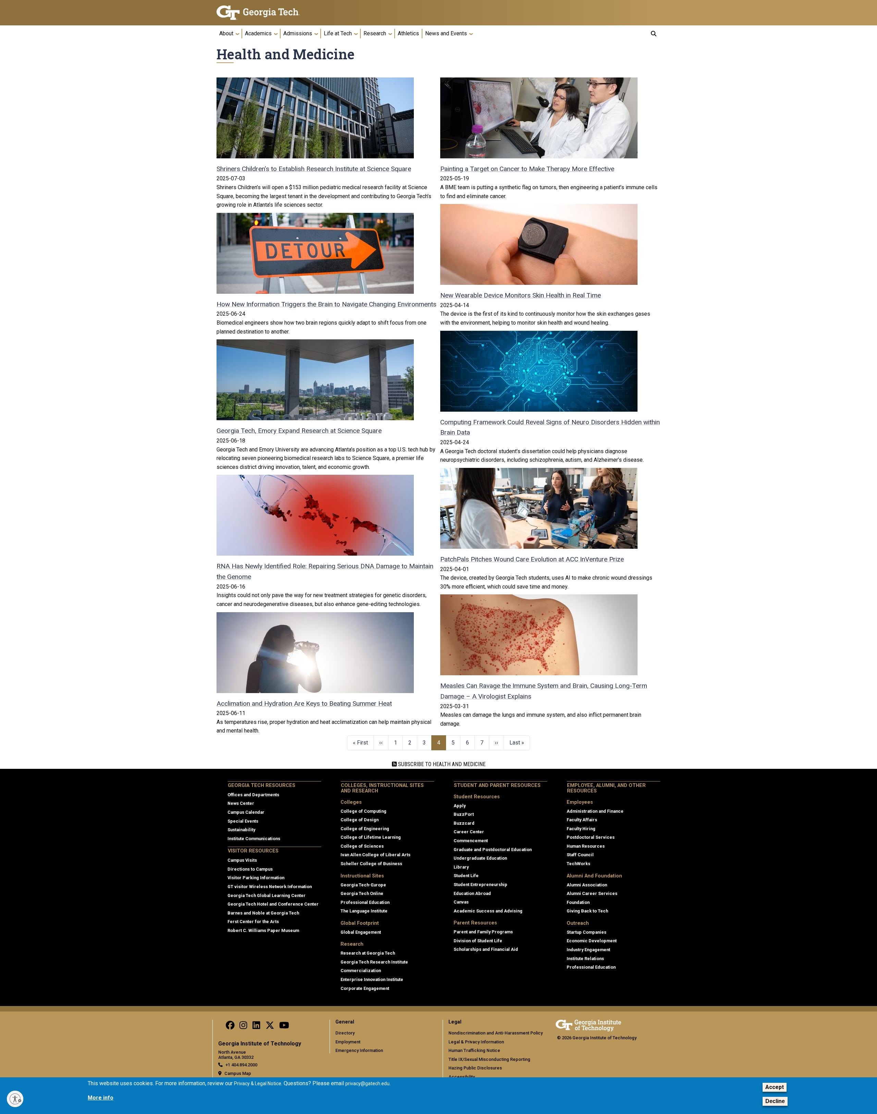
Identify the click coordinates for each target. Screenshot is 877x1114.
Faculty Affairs (582, 819)
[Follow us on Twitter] (269, 1027)
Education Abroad (472, 893)
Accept (774, 1087)
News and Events (446, 33)
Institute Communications (253, 838)
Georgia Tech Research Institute (374, 962)
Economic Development (592, 940)
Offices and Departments (253, 794)
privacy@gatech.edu (367, 1083)
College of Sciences (362, 846)
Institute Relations (585, 958)
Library (461, 867)
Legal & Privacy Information (476, 1041)
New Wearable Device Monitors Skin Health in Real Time (520, 295)
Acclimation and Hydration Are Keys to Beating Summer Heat (304, 703)
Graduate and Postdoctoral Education (493, 849)
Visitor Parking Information (255, 877)
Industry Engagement (588, 949)
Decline (775, 1101)
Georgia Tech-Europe (363, 884)
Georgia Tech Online (362, 893)
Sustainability (241, 829)
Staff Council (580, 854)
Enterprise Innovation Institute (372, 979)
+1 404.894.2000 (241, 1064)
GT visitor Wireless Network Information (269, 886)
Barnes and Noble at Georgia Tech (263, 913)
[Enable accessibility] (15, 1099)
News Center (240, 803)
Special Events (242, 821)
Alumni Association (587, 884)
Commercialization (361, 970)
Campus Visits (242, 860)
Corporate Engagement (365, 988)
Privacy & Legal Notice (257, 1083)
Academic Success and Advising (488, 910)
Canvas (461, 902)
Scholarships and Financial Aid (486, 949)
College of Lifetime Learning (371, 837)
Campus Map (237, 1073)
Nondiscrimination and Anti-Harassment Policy (495, 1033)
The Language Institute (364, 910)
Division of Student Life (478, 940)
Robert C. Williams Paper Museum (263, 930)
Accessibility (461, 1076)
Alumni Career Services (592, 893)
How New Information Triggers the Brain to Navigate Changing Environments (326, 304)
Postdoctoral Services (591, 837)
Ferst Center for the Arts (253, 921)
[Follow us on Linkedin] (256, 1027)
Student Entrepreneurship (480, 884)
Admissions (297, 33)
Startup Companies (586, 932)
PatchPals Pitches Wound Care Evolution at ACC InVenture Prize (532, 559)
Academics (258, 33)
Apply (460, 805)
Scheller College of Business (371, 863)
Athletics (408, 33)
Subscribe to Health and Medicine (441, 764)
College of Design (360, 819)
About (226, 33)
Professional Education (365, 902)
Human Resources (586, 846)
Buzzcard (464, 823)
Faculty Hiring (581, 828)
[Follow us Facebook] (230, 1027)
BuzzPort (464, 814)
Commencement (471, 840)
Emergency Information (359, 1050)
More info (100, 1097)
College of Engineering (365, 828)
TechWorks (578, 863)
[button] (653, 33)
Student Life (466, 875)
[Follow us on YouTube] (284, 1027)
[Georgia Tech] (269, 12)
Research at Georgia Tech (368, 953)
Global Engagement (361, 932)
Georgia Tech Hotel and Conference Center (273, 904)
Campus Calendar (245, 812)
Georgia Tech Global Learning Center (266, 895)
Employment (347, 1041)
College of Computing (363, 811)
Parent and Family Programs (483, 931)
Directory (345, 1033)
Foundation (578, 902)
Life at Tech (338, 33)
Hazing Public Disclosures (475, 1067)
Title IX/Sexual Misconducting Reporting (489, 1059)
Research (374, 33)
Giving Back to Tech (587, 910)
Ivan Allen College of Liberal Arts (375, 854)
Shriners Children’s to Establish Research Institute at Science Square (314, 169)
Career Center (469, 831)
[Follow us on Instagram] (243, 1027)
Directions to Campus (250, 869)
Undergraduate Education (480, 858)
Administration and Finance (595, 811)
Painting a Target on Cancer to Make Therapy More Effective (527, 169)
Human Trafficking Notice (474, 1050)
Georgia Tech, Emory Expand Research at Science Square (299, 431)
